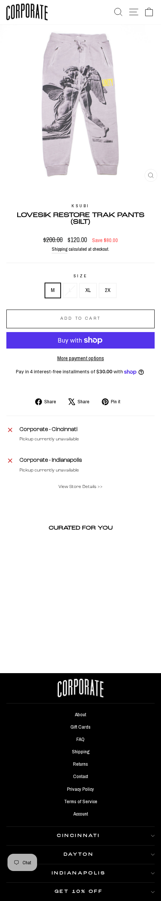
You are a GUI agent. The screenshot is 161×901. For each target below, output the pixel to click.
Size (80, 276)
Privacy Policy (80, 789)
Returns (80, 763)
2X (107, 290)
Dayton (79, 854)
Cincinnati (78, 836)
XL (88, 290)
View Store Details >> (80, 487)
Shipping (59, 249)
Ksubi (80, 206)
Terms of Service (80, 801)
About (80, 714)
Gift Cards (80, 726)
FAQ (80, 739)
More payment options (80, 358)
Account (80, 813)
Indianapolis (79, 873)
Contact (80, 776)
